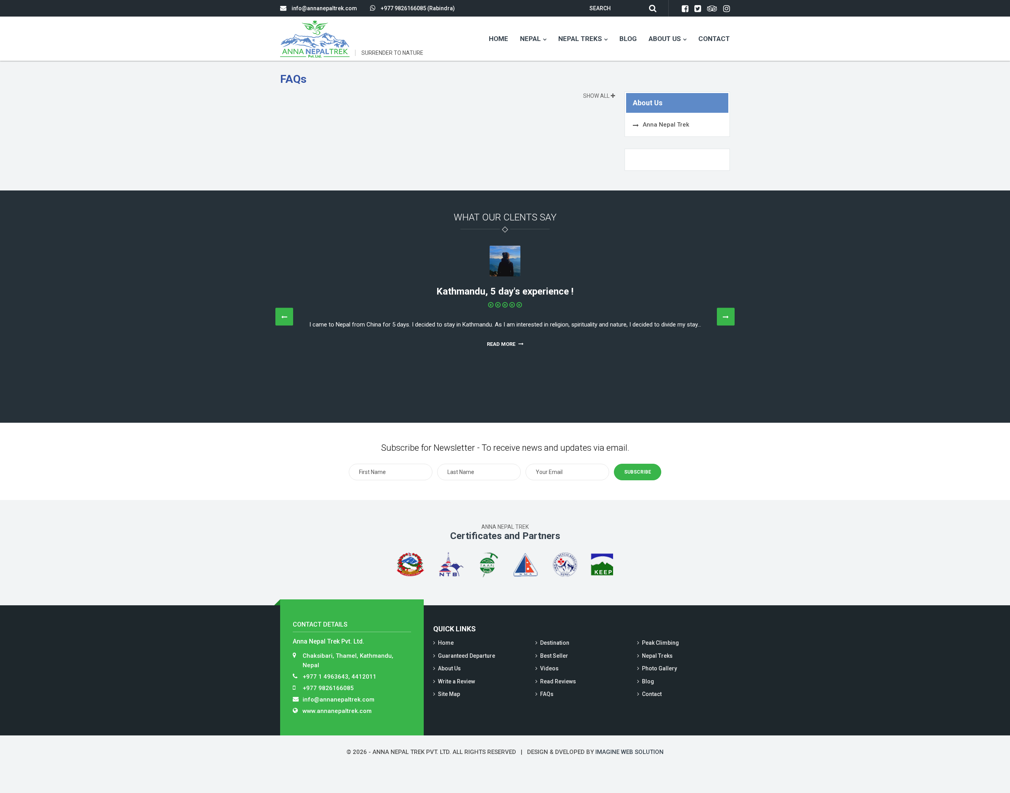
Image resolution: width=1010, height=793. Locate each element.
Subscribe (637, 472)
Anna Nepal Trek (666, 124)
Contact (714, 39)
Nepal (530, 39)
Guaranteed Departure (466, 656)
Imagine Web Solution (629, 752)
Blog (628, 39)
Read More (501, 344)
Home (498, 39)
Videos (549, 668)
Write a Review (456, 681)
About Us (665, 39)
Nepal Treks (580, 39)
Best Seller (554, 656)
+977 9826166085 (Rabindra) (418, 8)
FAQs (547, 694)
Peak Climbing (660, 643)
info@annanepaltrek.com (324, 8)
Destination (554, 643)
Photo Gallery (659, 668)
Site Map (449, 694)
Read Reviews (558, 681)
